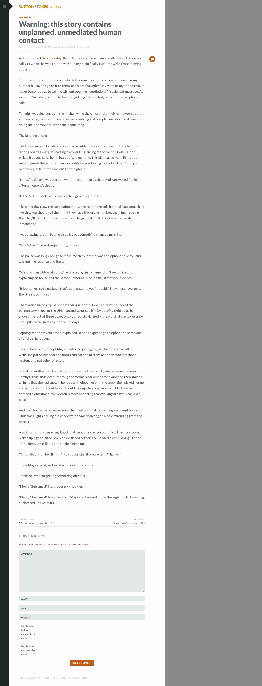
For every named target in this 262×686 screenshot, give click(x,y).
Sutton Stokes (33, 6)
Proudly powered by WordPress (34, 677)
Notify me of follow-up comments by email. (28, 632)
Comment (26, 553)
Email (24, 608)
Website (25, 618)
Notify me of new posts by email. (28, 650)
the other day (51, 58)
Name (24, 599)
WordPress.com (79, 677)
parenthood (27, 17)
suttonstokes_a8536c (63, 47)
